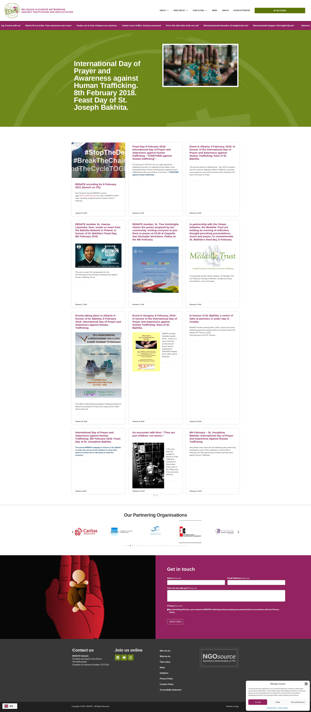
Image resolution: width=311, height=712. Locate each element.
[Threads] (131, 657)
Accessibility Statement (170, 690)
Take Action (198, 10)
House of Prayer (241, 10)
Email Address (238, 578)
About (163, 10)
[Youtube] (124, 657)
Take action (165, 662)
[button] (306, 684)
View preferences (298, 702)
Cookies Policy (272, 708)
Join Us (225, 10)
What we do (179, 10)
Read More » (80, 207)
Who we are (165, 651)
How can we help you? (182, 588)
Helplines (164, 673)
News (214, 10)
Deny (278, 702)
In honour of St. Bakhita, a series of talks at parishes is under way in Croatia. (211, 318)
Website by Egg (232, 706)
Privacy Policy (283, 708)
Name (174, 578)
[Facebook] (118, 657)
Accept (258, 702)
